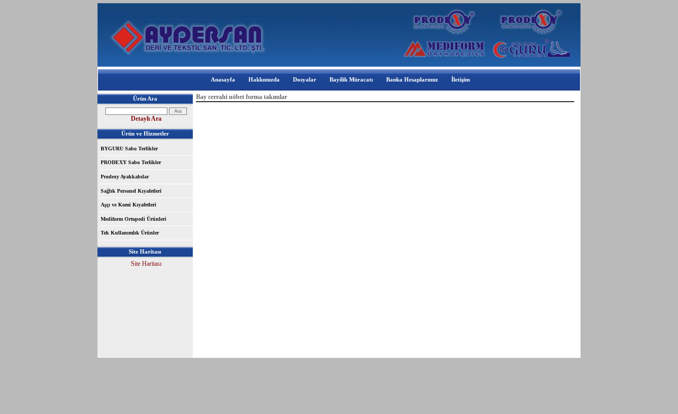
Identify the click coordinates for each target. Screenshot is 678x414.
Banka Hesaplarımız (412, 79)
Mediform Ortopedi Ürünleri (133, 219)
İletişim (460, 79)
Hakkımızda (264, 79)
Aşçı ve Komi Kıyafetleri (128, 205)
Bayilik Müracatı (351, 79)
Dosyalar (304, 79)
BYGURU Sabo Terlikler (129, 148)
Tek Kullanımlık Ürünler (130, 233)
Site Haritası (146, 263)
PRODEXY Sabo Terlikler (131, 162)
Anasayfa (223, 79)
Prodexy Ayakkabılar (125, 176)
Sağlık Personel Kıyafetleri (131, 191)
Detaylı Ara (146, 118)
